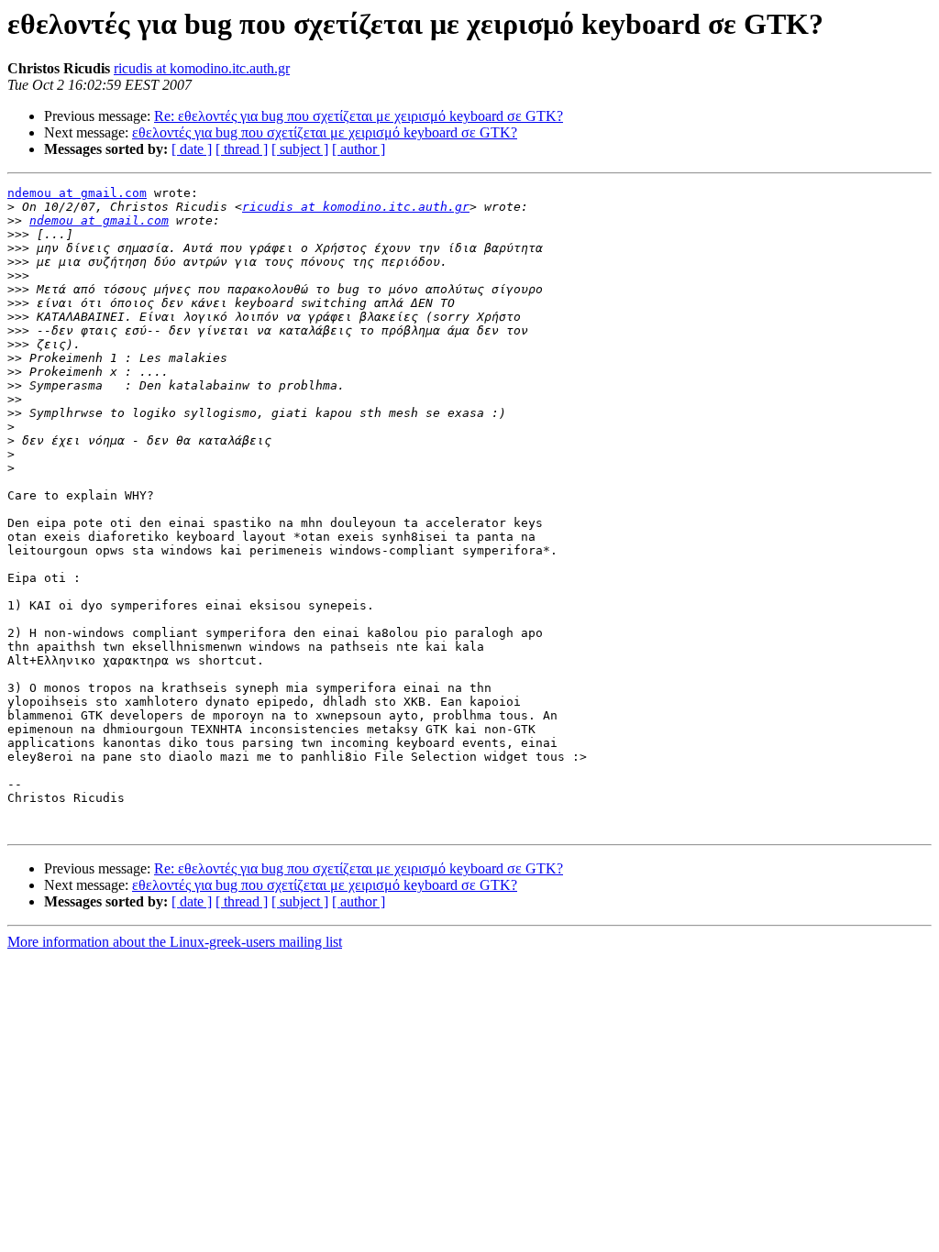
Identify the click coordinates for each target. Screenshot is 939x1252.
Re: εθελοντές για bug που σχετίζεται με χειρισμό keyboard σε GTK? (358, 116)
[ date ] (191, 149)
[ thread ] (241, 149)
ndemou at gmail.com (77, 193)
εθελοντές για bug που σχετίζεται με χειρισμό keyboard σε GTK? (324, 132)
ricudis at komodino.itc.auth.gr (202, 68)
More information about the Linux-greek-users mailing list (174, 942)
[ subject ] (299, 149)
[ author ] (358, 149)
